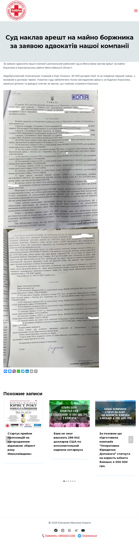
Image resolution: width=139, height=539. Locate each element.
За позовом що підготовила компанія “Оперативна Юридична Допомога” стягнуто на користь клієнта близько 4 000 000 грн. (114, 450)
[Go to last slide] (8, 439)
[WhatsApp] (69, 530)
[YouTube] (83, 530)
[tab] (64, 481)
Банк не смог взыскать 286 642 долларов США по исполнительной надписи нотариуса (68, 441)
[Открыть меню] (136, 10)
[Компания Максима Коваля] (16, 10)
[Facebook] (56, 530)
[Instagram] (63, 530)
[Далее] (130, 439)
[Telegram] (76, 530)
